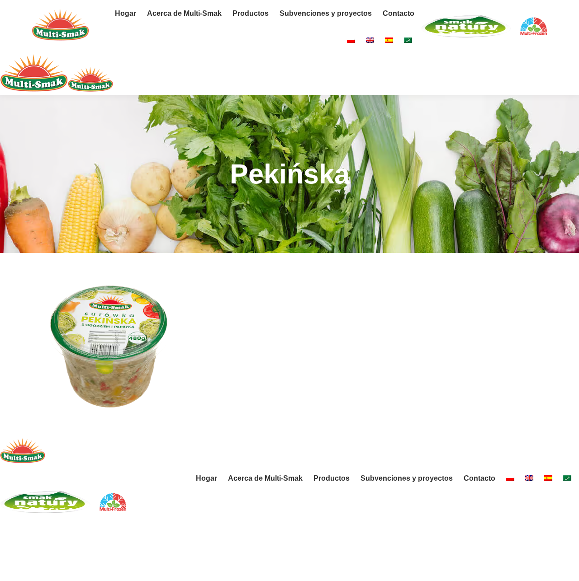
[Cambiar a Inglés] (370, 41)
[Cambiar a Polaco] (351, 41)
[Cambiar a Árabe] (408, 41)
